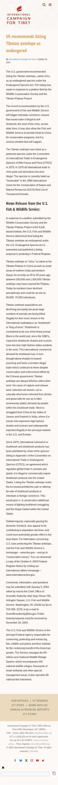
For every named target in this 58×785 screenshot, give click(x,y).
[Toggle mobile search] (44, 4)
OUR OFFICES (19, 700)
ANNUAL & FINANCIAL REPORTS (29, 709)
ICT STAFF (18, 705)
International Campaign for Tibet (22, 59)
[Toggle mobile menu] (50, 4)
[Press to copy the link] (54, 774)
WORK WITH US (38, 705)
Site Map (34, 751)
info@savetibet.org (43, 733)
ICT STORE (29, 714)
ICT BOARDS (40, 700)
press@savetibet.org (40, 744)
